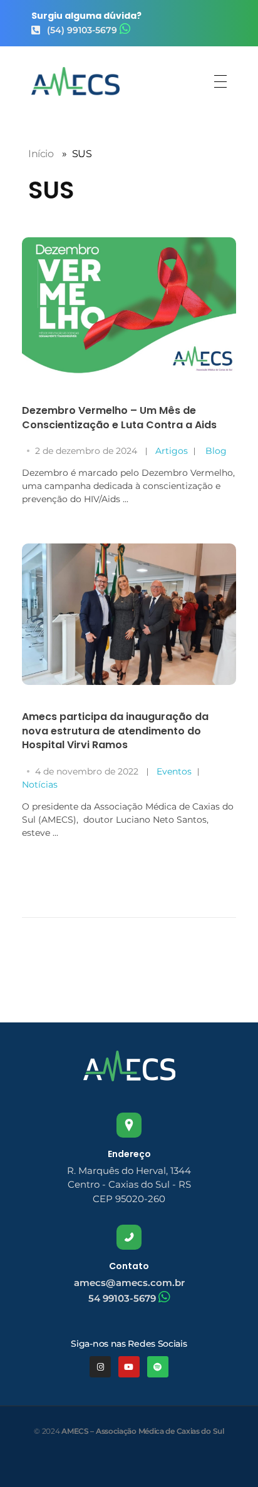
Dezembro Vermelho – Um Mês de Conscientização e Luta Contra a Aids (119, 417)
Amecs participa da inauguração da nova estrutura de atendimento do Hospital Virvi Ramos (115, 730)
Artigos (171, 450)
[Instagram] (100, 1366)
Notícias (40, 784)
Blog (216, 450)
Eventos (174, 771)
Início (40, 154)
